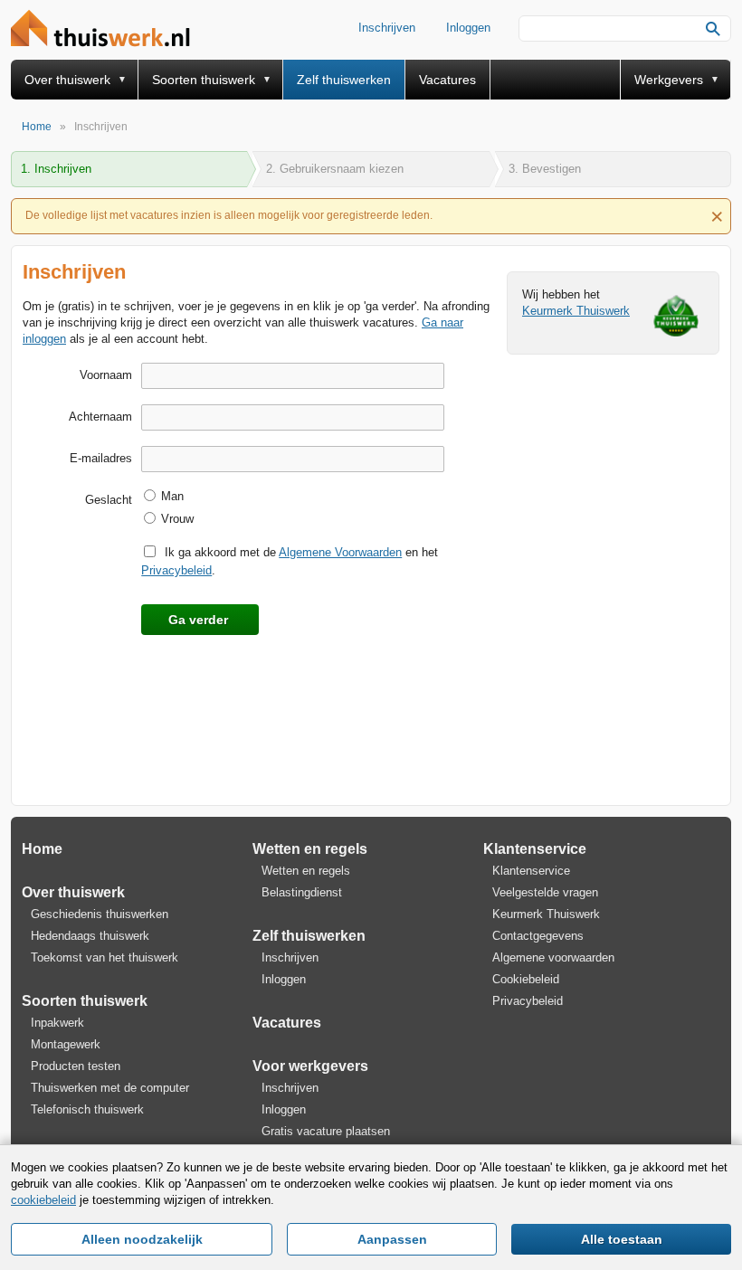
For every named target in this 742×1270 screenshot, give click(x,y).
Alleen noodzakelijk (142, 1239)
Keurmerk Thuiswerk (576, 311)
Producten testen (75, 1066)
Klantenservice (534, 849)
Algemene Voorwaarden (340, 552)
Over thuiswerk (67, 79)
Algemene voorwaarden (553, 957)
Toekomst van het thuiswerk (104, 957)
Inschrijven (386, 27)
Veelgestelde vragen (545, 892)
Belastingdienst (302, 892)
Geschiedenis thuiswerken (99, 914)
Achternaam (100, 416)
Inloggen (468, 27)
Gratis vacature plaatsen (326, 1131)
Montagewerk (65, 1044)
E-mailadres (101, 458)
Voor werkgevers (310, 1066)
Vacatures (447, 79)
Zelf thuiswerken (344, 79)
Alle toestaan (621, 1239)
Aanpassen (392, 1239)
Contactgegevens (538, 936)
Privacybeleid (176, 570)
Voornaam (106, 375)
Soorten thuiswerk (203, 79)
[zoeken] (713, 29)
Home (42, 849)
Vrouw (177, 519)
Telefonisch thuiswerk (87, 1109)
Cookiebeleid (525, 979)
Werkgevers (668, 79)
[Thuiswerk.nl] (105, 29)
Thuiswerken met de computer (110, 1088)
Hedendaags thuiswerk (90, 936)
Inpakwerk (57, 1022)
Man (172, 496)
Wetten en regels (309, 849)
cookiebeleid (43, 1200)
